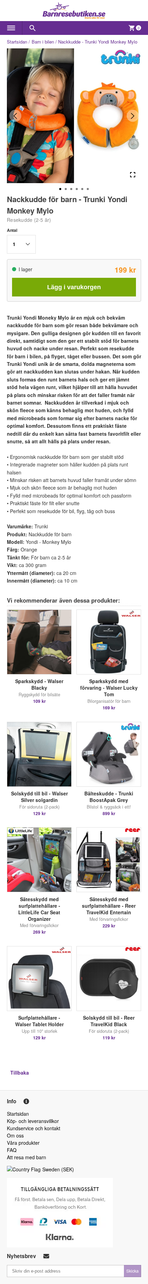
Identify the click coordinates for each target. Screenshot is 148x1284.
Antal (12, 230)
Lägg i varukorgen (74, 287)
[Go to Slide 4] (77, 189)
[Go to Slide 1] (60, 189)
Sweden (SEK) (58, 1169)
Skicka (132, 1271)
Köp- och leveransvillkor (33, 1120)
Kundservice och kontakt (33, 1128)
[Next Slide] (133, 116)
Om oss (15, 1135)
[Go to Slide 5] (82, 189)
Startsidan (17, 41)
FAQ (12, 1149)
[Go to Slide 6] (88, 189)
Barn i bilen (43, 41)
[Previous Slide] (15, 116)
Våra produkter (23, 1142)
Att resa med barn (26, 1157)
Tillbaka (19, 1072)
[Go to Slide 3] (71, 189)
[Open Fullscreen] (133, 175)
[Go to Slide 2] (66, 189)
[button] (21, 244)
